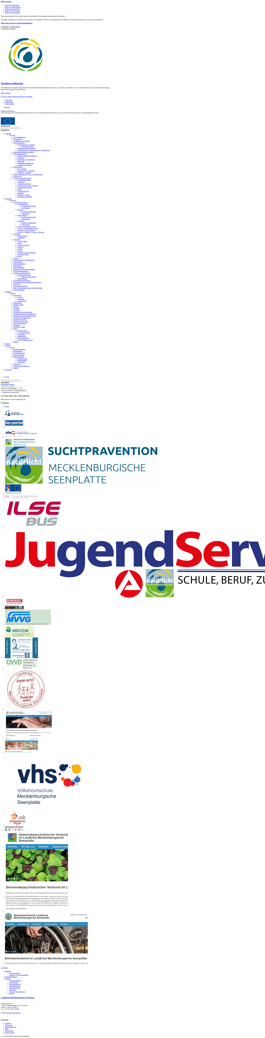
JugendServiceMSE (19, 319)
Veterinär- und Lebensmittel (26, 253)
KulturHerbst (21, 336)
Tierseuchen (17, 176)
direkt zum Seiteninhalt (12, 13)
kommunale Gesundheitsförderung (24, 316)
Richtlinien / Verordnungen (26, 159)
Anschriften (21, 238)
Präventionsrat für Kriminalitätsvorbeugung (27, 282)
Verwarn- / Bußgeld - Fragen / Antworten (30, 232)
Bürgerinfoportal (18, 357)
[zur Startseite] (17, 96)
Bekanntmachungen (19, 154)
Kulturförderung (22, 331)
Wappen (16, 306)
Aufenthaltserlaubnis (24, 180)
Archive (16, 258)
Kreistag (7, 346)
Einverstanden (15, 27)
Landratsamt (17, 295)
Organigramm (17, 262)
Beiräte (15, 368)
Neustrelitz (20, 221)
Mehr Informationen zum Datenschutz (13, 115)
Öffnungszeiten (22, 236)
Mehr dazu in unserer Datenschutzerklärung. (17, 23)
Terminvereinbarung (12, 83)
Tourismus (16, 325)
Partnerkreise (17, 303)
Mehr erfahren (5, 93)
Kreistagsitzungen (19, 353)
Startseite (8, 971)
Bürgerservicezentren (20, 202)
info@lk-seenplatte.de (13, 1013)
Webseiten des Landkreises (22, 318)
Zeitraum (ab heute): (7, 390)
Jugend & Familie (23, 245)
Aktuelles (8, 133)
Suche (7, 377)
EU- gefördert (21, 169)
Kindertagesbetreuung (24, 187)
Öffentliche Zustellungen (25, 163)
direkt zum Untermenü (12, 11)
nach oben (4, 968)
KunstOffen (21, 334)
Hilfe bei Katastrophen (29, 277)
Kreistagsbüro (17, 351)
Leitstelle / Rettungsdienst (21, 273)
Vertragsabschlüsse (28, 146)
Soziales (20, 251)
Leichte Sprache (14, 973)
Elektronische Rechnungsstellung (24, 269)
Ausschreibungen (19, 143)
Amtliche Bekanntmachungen (27, 156)
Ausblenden (5, 27)
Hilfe (6, 1029)
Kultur (19, 256)
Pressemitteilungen (19, 137)
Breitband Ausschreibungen (26, 148)
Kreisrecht (20, 161)
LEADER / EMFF (19, 327)
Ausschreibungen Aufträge (26, 145)
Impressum (8, 100)
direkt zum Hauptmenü (12, 9)
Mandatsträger (22, 360)
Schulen (20, 249)
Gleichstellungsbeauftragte (22, 280)
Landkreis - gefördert (24, 173)
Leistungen (21, 182)
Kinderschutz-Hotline (20, 286)
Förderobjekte (17, 167)
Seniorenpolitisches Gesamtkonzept (24, 314)
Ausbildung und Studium (21, 141)
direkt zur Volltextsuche (12, 7)
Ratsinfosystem (22, 359)
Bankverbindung (18, 267)
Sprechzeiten (26, 208)
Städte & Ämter (18, 305)
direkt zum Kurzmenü (12, 5)
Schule (19, 189)
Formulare (16, 239)
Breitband (16, 308)
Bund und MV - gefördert (25, 171)
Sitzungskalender (18, 355)
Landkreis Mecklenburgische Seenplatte (18, 998)
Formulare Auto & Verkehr (26, 230)
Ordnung (20, 247)
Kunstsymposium (23, 338)
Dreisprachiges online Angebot (27, 186)
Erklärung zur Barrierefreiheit (18, 975)
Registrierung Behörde (24, 197)
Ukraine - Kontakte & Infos (22, 178)
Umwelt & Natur (22, 254)
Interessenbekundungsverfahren (23, 152)
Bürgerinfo (8, 199)
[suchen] (21, 128)
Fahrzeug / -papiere (23, 195)
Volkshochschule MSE (20, 321)
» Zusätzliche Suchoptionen (10, 392)
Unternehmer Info (23, 191)
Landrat (19, 297)
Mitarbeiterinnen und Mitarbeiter (23, 260)
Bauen (19, 243)
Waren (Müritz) (22, 215)
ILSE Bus (16, 284)
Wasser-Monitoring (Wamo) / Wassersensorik (28, 174)
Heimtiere (20, 193)
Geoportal (16, 310)
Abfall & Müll (22, 241)
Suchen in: (4, 388)
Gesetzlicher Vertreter (24, 165)
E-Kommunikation (19, 264)
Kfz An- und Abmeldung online (27, 228)
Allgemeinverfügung (24, 184)
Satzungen (20, 158)
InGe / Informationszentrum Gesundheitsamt (27, 288)
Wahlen (15, 342)
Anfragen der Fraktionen (21, 366)
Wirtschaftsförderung (20, 323)
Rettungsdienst (22, 279)
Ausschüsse (21, 362)
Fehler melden (9, 104)
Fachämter (16, 234)
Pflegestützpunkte (19, 290)
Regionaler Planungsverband (22, 312)
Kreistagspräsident (19, 349)
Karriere (7, 344)
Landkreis (8, 292)
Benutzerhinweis (10, 1027)
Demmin (20, 210)
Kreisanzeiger (17, 139)
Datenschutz (9, 102)
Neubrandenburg (22, 204)
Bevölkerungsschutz (24, 275)
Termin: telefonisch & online (26, 226)
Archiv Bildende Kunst (25, 340)
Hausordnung (17, 266)
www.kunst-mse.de (23, 332)
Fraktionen (16, 364)
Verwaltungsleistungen (20, 271)
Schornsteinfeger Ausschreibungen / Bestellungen (33, 150)
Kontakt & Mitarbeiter (29, 206)
